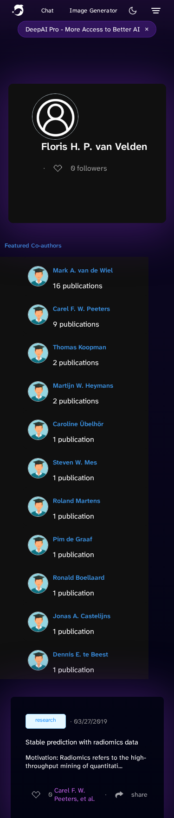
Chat (47, 10)
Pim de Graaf (72, 539)
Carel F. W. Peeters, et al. (74, 794)
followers (89, 168)
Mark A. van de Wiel (83, 270)
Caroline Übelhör (78, 424)
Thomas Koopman (79, 347)
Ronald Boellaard (78, 577)
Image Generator (93, 10)
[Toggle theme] (132, 10)
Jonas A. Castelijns (81, 616)
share (139, 794)
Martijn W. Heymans (83, 385)
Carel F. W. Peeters (81, 308)
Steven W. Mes (75, 462)
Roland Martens (76, 500)
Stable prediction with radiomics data (82, 742)
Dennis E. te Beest (80, 654)
